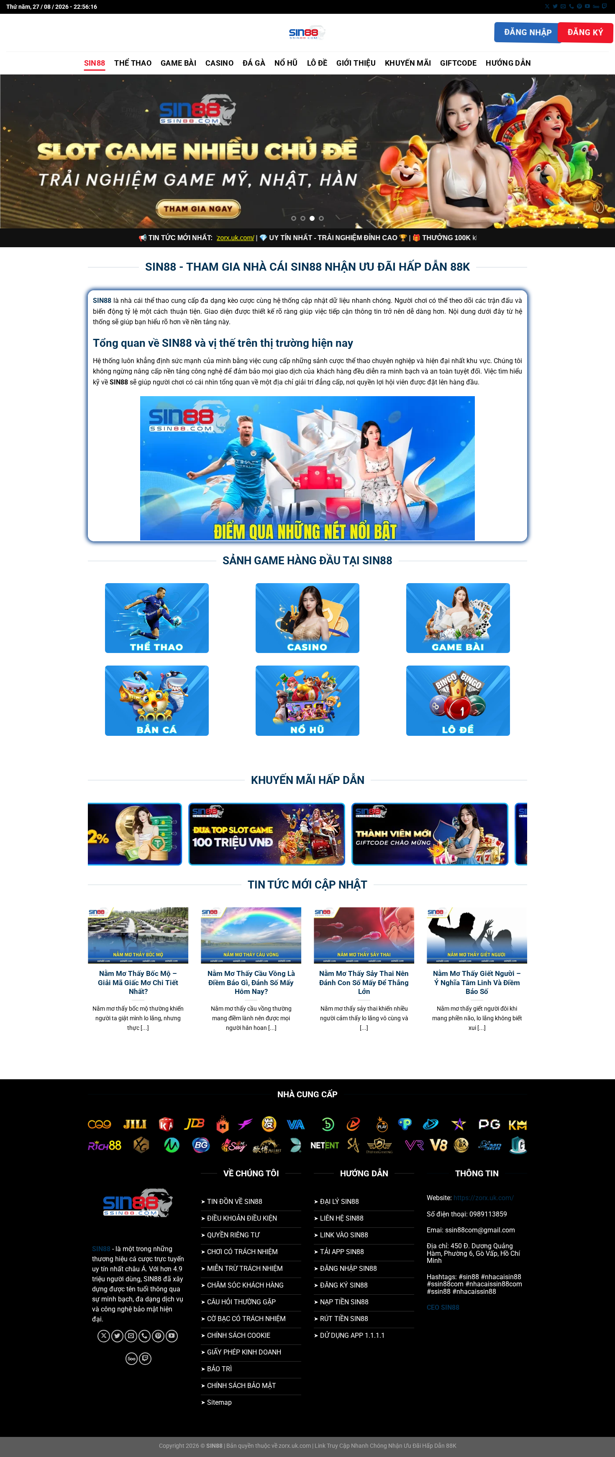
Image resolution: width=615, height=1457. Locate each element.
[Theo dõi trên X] (547, 7)
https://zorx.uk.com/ (484, 1198)
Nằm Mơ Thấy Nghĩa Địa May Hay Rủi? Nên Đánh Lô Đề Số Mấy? (152, 983)
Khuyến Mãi (408, 63)
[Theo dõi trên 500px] (596, 7)
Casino (219, 63)
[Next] (592, 151)
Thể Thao (132, 63)
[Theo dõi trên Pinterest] (579, 7)
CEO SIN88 (443, 1307)
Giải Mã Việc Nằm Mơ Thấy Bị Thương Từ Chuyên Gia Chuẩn (491, 983)
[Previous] (23, 151)
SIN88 (94, 63)
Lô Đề (317, 63)
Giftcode (458, 63)
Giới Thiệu (356, 63)
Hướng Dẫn (508, 63)
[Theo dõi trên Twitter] (555, 7)
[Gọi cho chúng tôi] (571, 7)
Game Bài (178, 63)
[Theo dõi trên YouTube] (587, 7)
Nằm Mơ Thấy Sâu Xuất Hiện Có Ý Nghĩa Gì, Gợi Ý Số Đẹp (265, 983)
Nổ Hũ (286, 63)
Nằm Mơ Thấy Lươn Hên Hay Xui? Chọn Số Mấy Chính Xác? (379, 983)
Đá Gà (254, 63)
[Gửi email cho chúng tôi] (563, 7)
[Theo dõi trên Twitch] (604, 7)
